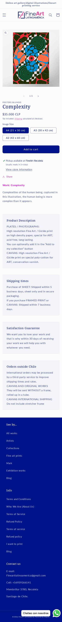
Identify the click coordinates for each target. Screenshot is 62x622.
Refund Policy (14, 521)
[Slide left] (23, 96)
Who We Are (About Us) (20, 506)
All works (11, 433)
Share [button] (9, 176)
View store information (19, 169)
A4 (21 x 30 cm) (15, 130)
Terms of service (15, 529)
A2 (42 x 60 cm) (15, 137)
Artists (10, 440)
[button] (4, 15)
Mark (9, 463)
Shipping (18, 119)
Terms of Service (15, 514)
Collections (12, 448)
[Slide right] (38, 96)
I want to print (14, 543)
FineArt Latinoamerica (26, 617)
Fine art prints (14, 455)
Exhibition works (16, 470)
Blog (9, 478)
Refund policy (14, 536)
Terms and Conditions (18, 499)
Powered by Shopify (42, 617)
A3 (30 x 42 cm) (43, 130)
